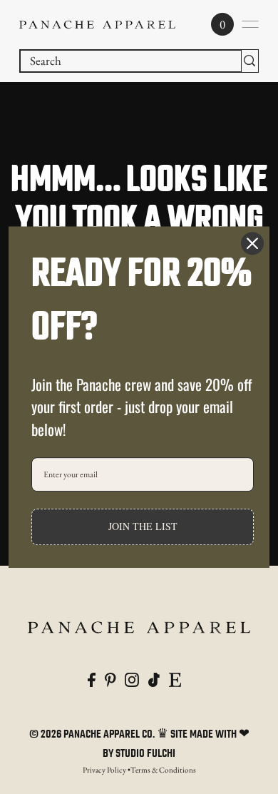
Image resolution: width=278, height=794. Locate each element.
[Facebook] (92, 678)
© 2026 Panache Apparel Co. (93, 735)
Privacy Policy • (106, 770)
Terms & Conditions (163, 770)
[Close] (252, 243)
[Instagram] (132, 678)
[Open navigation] (250, 24)
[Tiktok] (154, 678)
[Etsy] (175, 678)
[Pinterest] (110, 678)
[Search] (250, 61)
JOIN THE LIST (142, 527)
